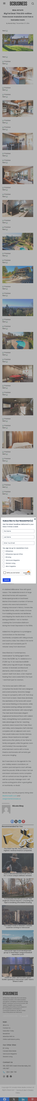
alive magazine (11, 566)
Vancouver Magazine (13, 560)
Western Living (10, 563)
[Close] (35, 519)
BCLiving (8, 557)
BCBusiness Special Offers (14, 554)
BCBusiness (9, 551)
